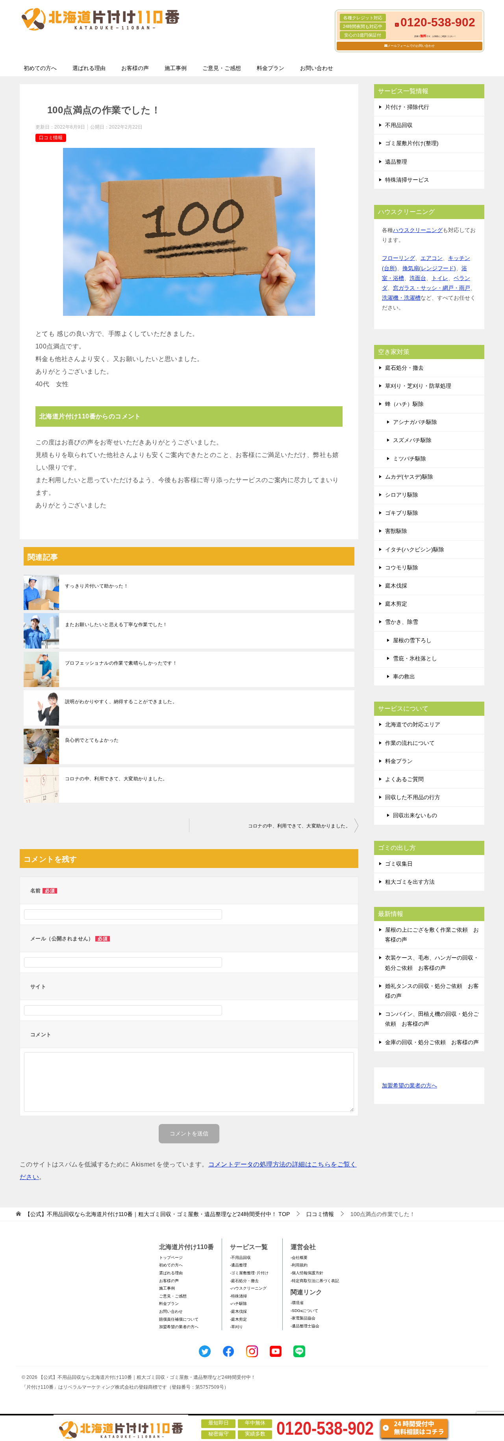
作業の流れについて (410, 743)
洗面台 (418, 278)
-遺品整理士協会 (305, 1326)
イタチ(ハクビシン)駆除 (414, 549)
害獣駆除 (396, 531)
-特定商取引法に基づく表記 (315, 1281)
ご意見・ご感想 (221, 68)
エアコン (432, 258)
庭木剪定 (396, 604)
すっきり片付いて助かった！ (96, 586)
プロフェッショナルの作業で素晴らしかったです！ (121, 663)
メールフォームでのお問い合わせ (411, 46)
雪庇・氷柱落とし (415, 658)
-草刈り (236, 1327)
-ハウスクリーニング (248, 1288)
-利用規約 (299, 1265)
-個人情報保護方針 (307, 1273)
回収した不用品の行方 (412, 797)
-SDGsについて (304, 1310)
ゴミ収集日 (399, 864)
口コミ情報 (51, 137)
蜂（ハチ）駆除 (404, 404)
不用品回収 (399, 125)
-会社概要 (299, 1257)
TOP (157, 1214)
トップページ (171, 1257)
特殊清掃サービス (407, 180)
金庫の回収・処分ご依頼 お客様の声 (432, 1042)
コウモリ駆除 (401, 567)
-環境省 (297, 1303)
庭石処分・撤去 (404, 368)
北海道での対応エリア (412, 724)
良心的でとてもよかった (92, 740)
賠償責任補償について (178, 1319)
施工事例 (176, 68)
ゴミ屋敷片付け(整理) (412, 143)
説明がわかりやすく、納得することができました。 (121, 701)
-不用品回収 (240, 1257)
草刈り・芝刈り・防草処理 (418, 386)
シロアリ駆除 (401, 495)
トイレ (440, 278)
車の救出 (404, 676)
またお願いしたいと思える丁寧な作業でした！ (116, 624)
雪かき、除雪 (401, 622)
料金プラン (270, 68)
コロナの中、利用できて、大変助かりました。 (116, 778)
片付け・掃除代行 (407, 107)
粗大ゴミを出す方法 (410, 882)
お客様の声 (135, 68)
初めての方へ (40, 68)
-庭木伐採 (238, 1311)
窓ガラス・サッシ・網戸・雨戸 (431, 288)
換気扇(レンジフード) (429, 268)
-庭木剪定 (238, 1319)
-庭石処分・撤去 (244, 1281)
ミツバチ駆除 (409, 458)
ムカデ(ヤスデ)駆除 (409, 477)
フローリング (398, 258)
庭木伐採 (396, 585)
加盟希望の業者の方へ (409, 1085)
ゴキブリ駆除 (401, 513)
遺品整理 (396, 161)
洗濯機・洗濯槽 (401, 298)
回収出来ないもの (415, 815)
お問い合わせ (316, 68)
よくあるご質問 (404, 779)
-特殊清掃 (238, 1296)
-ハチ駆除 (238, 1303)
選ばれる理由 (89, 68)
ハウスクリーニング (418, 230)
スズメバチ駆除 (412, 440)
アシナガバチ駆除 (415, 422)
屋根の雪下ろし (412, 640)
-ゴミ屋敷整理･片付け (249, 1273)
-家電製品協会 (303, 1318)
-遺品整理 (238, 1265)
